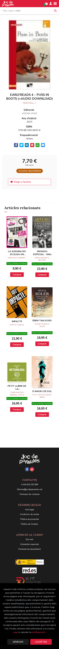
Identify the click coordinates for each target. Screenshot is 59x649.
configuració (38, 632)
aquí (15, 632)
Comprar (16, 274)
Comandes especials (29, 544)
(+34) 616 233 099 (29, 484)
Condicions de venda (29, 514)
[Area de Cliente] (50, 3)
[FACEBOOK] (27, 469)
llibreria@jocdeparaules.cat (29, 489)
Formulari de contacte (30, 494)
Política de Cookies (29, 524)
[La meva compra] (46, 3)
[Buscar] (55, 10)
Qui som (29, 539)
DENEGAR (18, 641)
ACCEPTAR (41, 641)
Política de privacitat (29, 519)
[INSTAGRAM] (32, 469)
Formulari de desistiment (29, 549)
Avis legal (29, 509)
